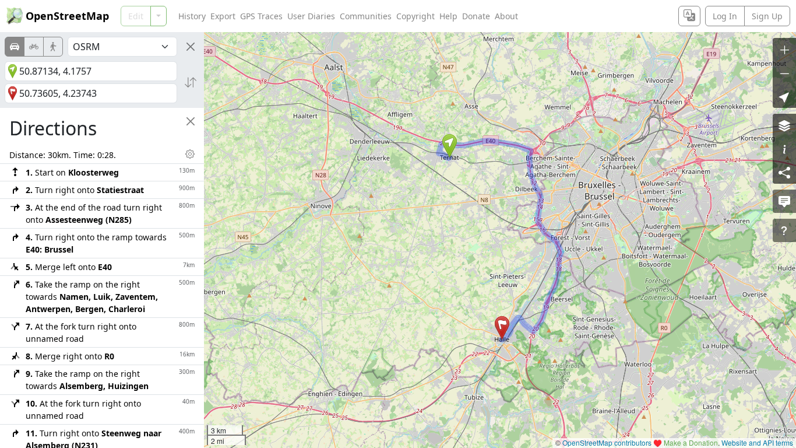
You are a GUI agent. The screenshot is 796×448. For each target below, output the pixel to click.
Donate (476, 16)
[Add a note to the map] (784, 201)
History (192, 16)
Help (448, 16)
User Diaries (311, 16)
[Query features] (784, 230)
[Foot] (53, 47)
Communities (366, 16)
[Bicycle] (34, 47)
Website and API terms (757, 442)
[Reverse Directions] (190, 82)
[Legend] (784, 148)
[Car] (14, 47)
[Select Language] (689, 16)
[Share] (784, 172)
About (506, 16)
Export (222, 16)
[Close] (190, 46)
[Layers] (784, 125)
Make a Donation (691, 442)
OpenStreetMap (67, 16)
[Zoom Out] (784, 73)
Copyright (415, 16)
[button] (449, 146)
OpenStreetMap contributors (606, 442)
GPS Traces (261, 16)
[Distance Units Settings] (190, 154)
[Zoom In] (784, 49)
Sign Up (767, 16)
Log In (725, 16)
